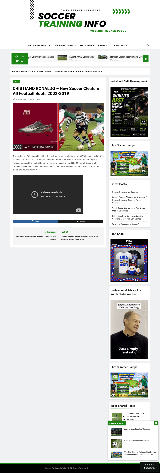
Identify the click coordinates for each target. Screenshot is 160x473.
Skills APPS (86, 45)
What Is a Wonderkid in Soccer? (137, 440)
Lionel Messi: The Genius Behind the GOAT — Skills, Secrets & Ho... (133, 417)
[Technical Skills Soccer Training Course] (100, 57)
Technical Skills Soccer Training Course (125, 57)
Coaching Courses (63, 45)
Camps (101, 45)
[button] (149, 467)
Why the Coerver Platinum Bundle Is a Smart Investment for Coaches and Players (140, 454)
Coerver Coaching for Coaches (137, 429)
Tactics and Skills (38, 45)
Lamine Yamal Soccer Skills (79, 57)
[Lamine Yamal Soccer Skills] (60, 57)
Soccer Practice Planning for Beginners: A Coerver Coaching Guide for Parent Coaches (129, 200)
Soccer (17, 82)
